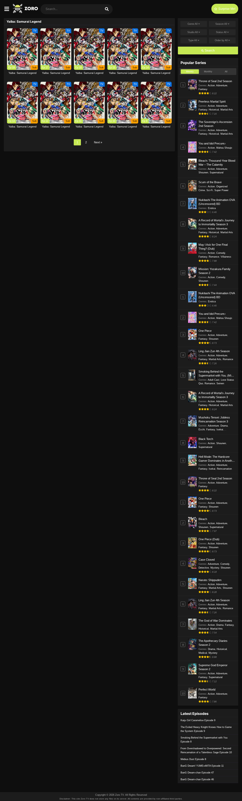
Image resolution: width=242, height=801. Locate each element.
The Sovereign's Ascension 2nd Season (215, 123)
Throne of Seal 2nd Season (215, 81)
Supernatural (216, 172)
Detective (204, 567)
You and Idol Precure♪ (212, 143)
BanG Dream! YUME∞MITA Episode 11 (202, 765)
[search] (106, 9)
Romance (214, 256)
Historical (214, 109)
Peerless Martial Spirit (212, 101)
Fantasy (203, 89)
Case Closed (207, 559)
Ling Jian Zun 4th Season (214, 351)
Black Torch (206, 439)
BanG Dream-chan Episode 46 (197, 779)
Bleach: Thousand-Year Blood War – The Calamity (217, 162)
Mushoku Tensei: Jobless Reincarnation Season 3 (214, 419)
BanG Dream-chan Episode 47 (197, 772)
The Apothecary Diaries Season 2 (213, 642)
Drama (224, 425)
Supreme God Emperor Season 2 (213, 667)
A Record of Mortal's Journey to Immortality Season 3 (216, 222)
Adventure (221, 85)
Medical (203, 652)
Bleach (203, 519)
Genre (193, 23)
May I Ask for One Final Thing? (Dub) (213, 246)
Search (209, 50)
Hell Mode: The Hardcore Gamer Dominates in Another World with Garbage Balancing (216, 459)
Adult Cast (213, 379)
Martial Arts (226, 109)
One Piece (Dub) (209, 539)
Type (192, 40)
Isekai (219, 429)
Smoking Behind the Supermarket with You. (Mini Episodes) (216, 373)
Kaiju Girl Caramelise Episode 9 (198, 720)
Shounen (203, 172)
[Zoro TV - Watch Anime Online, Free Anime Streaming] (26, 12)
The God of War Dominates (215, 620)
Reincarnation (224, 468)
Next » (98, 142)
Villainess (226, 256)
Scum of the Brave (210, 182)
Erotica (212, 208)
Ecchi (202, 429)
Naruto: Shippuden (210, 580)
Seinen (220, 383)
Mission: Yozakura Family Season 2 (214, 271)
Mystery (214, 567)
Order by (221, 40)
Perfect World (207, 689)
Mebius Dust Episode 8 (193, 759)
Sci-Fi (209, 190)
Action (211, 85)
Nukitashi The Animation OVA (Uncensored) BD (217, 201)
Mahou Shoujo (224, 147)
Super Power (221, 190)
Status (221, 32)
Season (221, 23)
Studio (192, 32)
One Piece (205, 330)
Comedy (220, 253)
